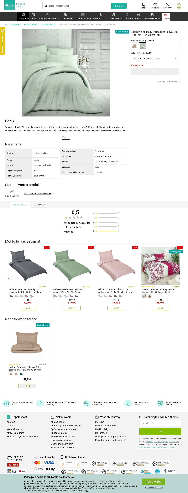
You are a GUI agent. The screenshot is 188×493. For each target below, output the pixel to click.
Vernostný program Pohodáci (66, 426)
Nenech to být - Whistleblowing (22, 436)
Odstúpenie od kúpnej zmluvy (110, 436)
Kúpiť (155, 71)
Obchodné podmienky (62, 444)
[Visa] (49, 462)
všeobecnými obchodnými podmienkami (162, 442)
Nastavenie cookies (61, 440)
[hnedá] (149, 296)
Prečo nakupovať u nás (63, 436)
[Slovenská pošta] (12, 471)
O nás (10, 426)
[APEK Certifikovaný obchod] (169, 471)
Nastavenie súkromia (104, 488)
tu (87, 490)
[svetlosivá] (21, 296)
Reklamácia (101, 433)
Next (179, 278)
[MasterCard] (37, 462)
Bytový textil (15, 24)
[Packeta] (13, 464)
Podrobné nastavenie (154, 487)
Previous (9, 278)
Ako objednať (58, 422)
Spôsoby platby (59, 433)
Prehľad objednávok (105, 426)
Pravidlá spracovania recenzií (110, 440)
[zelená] (143, 46)
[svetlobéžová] (134, 46)
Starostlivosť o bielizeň (62, 447)
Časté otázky (102, 429)
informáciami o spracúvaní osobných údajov (156, 447)
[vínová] (144, 296)
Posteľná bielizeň (31, 24)
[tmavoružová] (27, 296)
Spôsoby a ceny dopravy (63, 429)
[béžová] (11, 374)
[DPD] (22, 471)
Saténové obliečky (48, 24)
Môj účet (99, 422)
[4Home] (7, 24)
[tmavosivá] (11, 296)
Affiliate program (15, 433)
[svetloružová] (16, 296)
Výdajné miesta (15, 429)
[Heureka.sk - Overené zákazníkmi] (157, 471)
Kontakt (11, 422)
